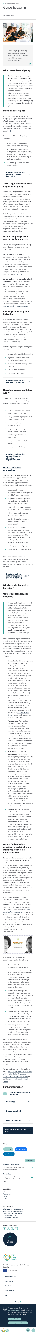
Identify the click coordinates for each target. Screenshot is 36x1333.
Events (5, 1198)
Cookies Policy (9, 1290)
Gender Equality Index (10, 1215)
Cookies (31, 1160)
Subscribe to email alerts (11, 1164)
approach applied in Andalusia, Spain (16, 306)
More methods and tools (12, 3)
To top (17, 1302)
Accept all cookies (14, 1319)
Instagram (16, 1228)
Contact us (7, 1174)
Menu (33, 1330)
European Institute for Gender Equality (5, 1330)
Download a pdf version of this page (15, 1130)
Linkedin (4, 1228)
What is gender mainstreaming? (13, 1209)
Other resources (13, 1120)
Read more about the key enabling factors (15, 381)
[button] (8, 1149)
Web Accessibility (10, 1276)
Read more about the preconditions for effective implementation (15, 457)
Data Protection (10, 1286)
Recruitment (7, 1194)
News (5, 1196)
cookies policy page (14, 1310)
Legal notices (9, 1281)
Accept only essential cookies (18, 1323)
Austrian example (19, 274)
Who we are (7, 1192)
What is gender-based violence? (13, 1211)
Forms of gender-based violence (13, 1213)
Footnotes (10, 1102)
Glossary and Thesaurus (10, 1217)
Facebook (12, 1228)
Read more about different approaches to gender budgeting (16, 576)
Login (6, 1295)
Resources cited (13, 1111)
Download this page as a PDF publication (20, 1093)
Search (28, 1330)
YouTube (8, 1228)
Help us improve (10, 1241)
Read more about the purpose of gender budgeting (15, 174)
